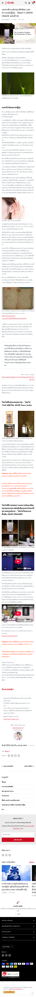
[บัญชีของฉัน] (29, 3)
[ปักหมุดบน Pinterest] (12, 755)
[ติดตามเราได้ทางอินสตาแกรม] (6, 855)
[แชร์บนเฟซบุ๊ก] (9, 755)
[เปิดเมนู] (2, 3)
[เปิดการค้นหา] (26, 3)
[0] (33, 3)
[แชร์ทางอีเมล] (19, 755)
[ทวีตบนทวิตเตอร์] (15, 755)
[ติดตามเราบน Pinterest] (9, 855)
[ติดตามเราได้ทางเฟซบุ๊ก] (3, 855)
